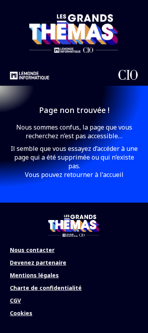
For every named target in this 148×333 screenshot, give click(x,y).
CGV (15, 300)
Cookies (21, 313)
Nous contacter (32, 250)
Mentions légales (34, 275)
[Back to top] (136, 301)
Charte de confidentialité (46, 288)
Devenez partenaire (38, 262)
